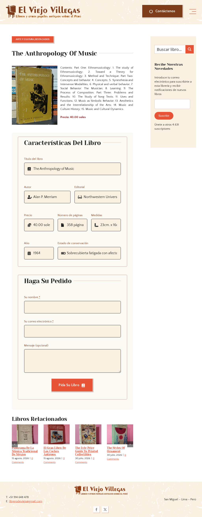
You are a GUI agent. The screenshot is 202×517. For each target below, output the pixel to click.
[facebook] (96, 509)
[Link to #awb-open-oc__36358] (192, 11)
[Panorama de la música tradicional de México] (25, 426)
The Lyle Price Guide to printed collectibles (86, 451)
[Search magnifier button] (189, 49)
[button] (15, 444)
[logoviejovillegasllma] (101, 487)
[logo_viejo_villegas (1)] (43, 6)
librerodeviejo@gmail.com (25, 501)
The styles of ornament (116, 449)
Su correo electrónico (39, 321)
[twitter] (105, 509)
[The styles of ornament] (120, 426)
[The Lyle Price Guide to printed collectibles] (88, 426)
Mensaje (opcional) (36, 345)
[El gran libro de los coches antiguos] (57, 426)
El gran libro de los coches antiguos (55, 451)
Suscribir (163, 115)
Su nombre (32, 297)
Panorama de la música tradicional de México (25, 451)
